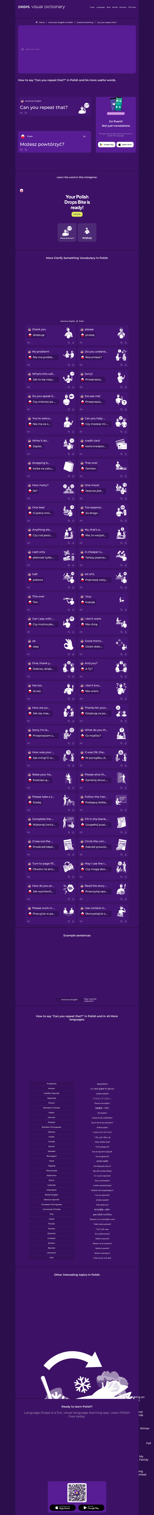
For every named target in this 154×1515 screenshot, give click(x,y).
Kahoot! (115, 7)
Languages (100, 7)
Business (123, 7)
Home (42, 22)
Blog (108, 7)
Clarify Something (85, 22)
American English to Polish (60, 22)
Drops (92, 7)
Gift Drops (132, 7)
